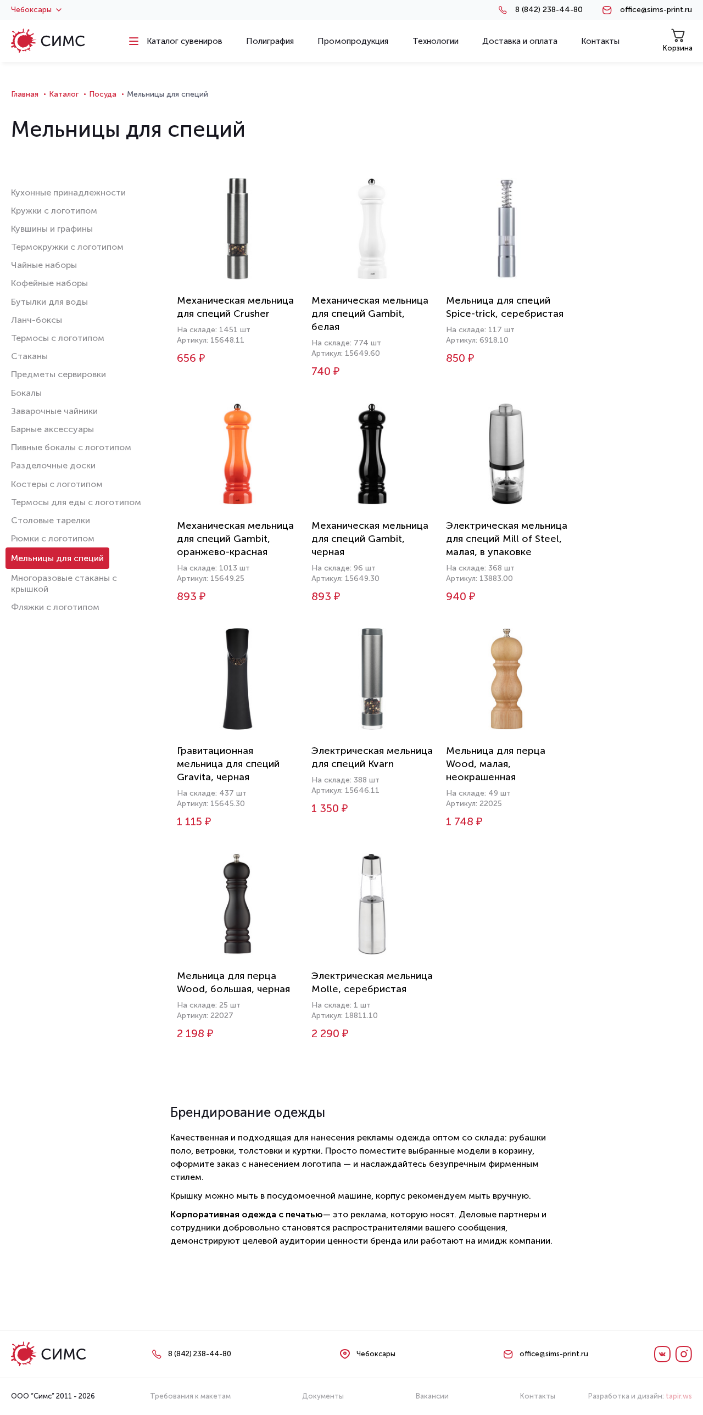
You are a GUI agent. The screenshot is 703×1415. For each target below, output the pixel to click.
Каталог (64, 94)
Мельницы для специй (57, 558)
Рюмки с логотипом (52, 538)
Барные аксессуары (52, 429)
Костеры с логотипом (57, 484)
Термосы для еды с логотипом (76, 502)
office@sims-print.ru (656, 9)
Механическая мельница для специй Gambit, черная (369, 538)
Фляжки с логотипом (55, 607)
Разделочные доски (53, 465)
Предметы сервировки (58, 374)
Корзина (677, 48)
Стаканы (29, 356)
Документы (323, 1396)
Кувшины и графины (52, 228)
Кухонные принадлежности (68, 192)
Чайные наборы (44, 265)
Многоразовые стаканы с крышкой (64, 583)
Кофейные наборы (49, 283)
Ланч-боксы (36, 320)
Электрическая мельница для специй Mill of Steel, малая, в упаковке (506, 538)
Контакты (537, 1396)
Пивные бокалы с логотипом (71, 447)
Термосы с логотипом (57, 338)
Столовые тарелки (50, 520)
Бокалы (26, 393)
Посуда (102, 94)
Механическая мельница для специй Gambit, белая (369, 313)
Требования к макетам (190, 1396)
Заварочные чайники (54, 411)
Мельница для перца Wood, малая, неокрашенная (495, 764)
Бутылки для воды (49, 302)
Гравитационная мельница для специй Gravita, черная (228, 764)
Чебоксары (31, 9)
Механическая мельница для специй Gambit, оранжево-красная (235, 538)
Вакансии (432, 1396)
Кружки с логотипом (54, 210)
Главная (24, 94)
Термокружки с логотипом (67, 247)
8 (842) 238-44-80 (549, 9)
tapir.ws (679, 1396)
